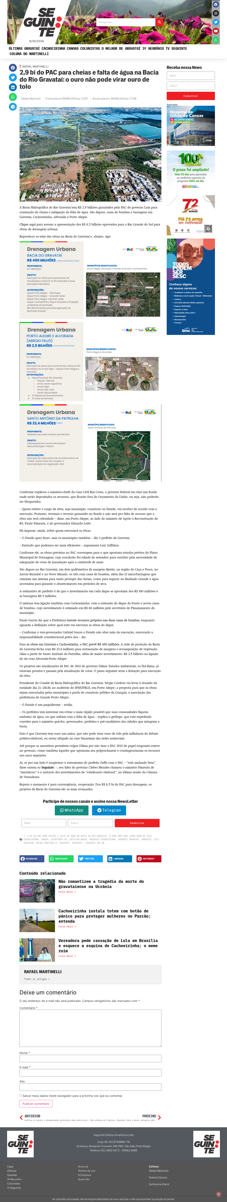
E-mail (25, 1067)
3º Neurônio (153, 49)
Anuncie (83, 1166)
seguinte (65, 843)
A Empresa (84, 1175)
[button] (13, 68)
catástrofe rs (59, 839)
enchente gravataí (128, 839)
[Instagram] (216, 13)
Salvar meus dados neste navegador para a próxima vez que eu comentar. (73, 1095)
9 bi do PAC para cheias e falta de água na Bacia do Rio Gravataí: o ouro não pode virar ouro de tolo (89, 836)
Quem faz (84, 1179)
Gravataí (32, 49)
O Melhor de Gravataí (121, 49)
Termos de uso (86, 1170)
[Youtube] (216, 31)
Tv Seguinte (176, 49)
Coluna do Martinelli (29, 54)
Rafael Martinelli (46, 843)
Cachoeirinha (53, 49)
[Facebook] (216, 4)
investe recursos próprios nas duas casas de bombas (103, 620)
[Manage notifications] (219, 1194)
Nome (25, 1052)
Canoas (73, 49)
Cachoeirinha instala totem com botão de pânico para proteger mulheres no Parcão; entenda (105, 916)
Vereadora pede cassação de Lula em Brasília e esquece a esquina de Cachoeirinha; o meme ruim (108, 945)
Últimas (16, 49)
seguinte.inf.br (95, 843)
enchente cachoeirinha (102, 839)
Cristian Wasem (78, 839)
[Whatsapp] (216, 40)
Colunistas (90, 49)
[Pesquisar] (159, 22)
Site (22, 1081)
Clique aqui (28, 224)
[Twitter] (216, 22)
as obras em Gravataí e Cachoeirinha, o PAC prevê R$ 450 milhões (73, 644)
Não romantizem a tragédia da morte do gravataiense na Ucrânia (101, 884)
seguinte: (77, 843)
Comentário (29, 1007)
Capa (10, 1166)
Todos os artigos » (37, 979)
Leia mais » (67, 891)
